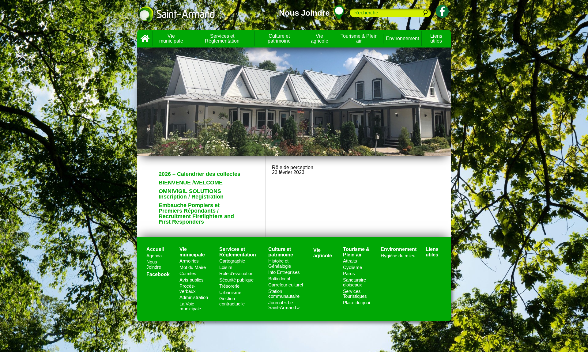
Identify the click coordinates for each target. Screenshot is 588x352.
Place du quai (356, 302)
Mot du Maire (192, 267)
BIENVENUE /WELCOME (191, 183)
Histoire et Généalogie (279, 263)
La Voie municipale (190, 306)
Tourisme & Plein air (359, 38)
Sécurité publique (236, 279)
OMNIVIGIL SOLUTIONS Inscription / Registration (191, 194)
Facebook (158, 274)
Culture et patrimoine (279, 38)
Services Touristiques (355, 294)
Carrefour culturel (285, 284)
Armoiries (189, 260)
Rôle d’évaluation (236, 273)
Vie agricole (319, 38)
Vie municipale (171, 38)
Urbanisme (230, 292)
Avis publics (191, 279)
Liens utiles (436, 38)
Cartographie (232, 260)
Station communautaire (284, 294)
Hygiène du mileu (398, 255)
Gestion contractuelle (232, 301)
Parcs (349, 273)
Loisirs (225, 267)
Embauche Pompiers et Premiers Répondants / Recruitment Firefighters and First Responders (196, 213)
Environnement (402, 38)
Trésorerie (229, 286)
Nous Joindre (153, 264)
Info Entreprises (284, 272)
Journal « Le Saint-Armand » (284, 305)
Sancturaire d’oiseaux (354, 282)
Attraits (350, 260)
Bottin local (279, 278)
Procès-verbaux (187, 288)
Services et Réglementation (222, 38)
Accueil (145, 39)
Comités (187, 273)
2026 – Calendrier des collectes (199, 174)
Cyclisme (352, 267)
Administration (193, 297)
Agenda (154, 255)
